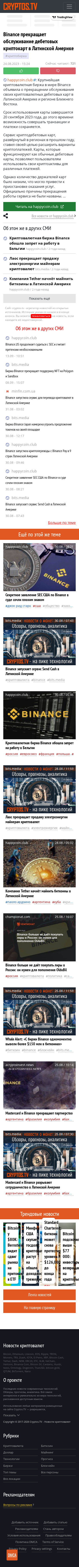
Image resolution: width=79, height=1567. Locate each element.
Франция (47, 754)
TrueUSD (40, 1367)
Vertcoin (8, 1364)
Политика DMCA (26, 1542)
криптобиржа (17, 56)
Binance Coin (21, 1364)
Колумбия (53, 1119)
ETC (36, 1361)
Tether (7, 1361)
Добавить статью (55, 1522)
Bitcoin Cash (56, 1357)
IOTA (29, 1357)
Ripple (44, 1354)
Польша (64, 754)
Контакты (63, 1549)
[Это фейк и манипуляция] (58, 70)
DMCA (12, 1555)
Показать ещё (39, 298)
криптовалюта (18, 680)
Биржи (8, 1466)
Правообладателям (58, 1535)
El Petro (38, 1357)
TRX (16, 1357)
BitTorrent (17, 1371)
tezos (6, 1367)
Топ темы (9, 1472)
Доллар (8, 1452)
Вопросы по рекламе (17, 1505)
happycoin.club (24, 337)
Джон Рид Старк (19, 606)
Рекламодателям (26, 1529)
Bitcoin (7, 1354)
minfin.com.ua (23, 391)
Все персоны (49, 1472)
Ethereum (18, 1354)
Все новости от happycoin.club (53, 215)
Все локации (11, 1479)
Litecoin (29, 1354)
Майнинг (47, 1452)
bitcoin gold (52, 1367)
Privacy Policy (18, 1549)
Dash (15, 1361)
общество (52, 606)
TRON (53, 1354)
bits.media (20, 364)
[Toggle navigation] (69, 6)
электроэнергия (45, 828)
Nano (28, 1371)
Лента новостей (39, 1294)
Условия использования (23, 1535)
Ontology (16, 1367)
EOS (37, 1354)
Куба (57, 902)
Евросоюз (29, 754)
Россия (12, 754)
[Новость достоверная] (21, 70)
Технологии (11, 1459)
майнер (67, 828)
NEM (21, 1361)
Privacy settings (42, 1549)
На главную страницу (39, 1307)
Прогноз (47, 1459)
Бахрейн (70, 1119)
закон (67, 606)
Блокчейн (47, 1050)
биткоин (13, 1050)
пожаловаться (41, 316)
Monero (7, 1357)
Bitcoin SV (36, 1364)
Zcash (22, 1357)
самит (70, 976)
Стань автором (53, 1529)
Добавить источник (25, 1522)
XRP (46, 1357)
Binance (39, 680)
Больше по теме (62, 522)
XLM (41, 1361)
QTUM (7, 1371)
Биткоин (47, 1446)
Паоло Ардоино (18, 902)
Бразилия (34, 1119)
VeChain (50, 1361)
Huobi (57, 1364)
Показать (9, 1415)
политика (55, 976)
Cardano (48, 1364)
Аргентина (42, 902)
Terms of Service (53, 1542)
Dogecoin (28, 1367)
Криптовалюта (13, 1446)
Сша (38, 606)
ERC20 (28, 1361)
